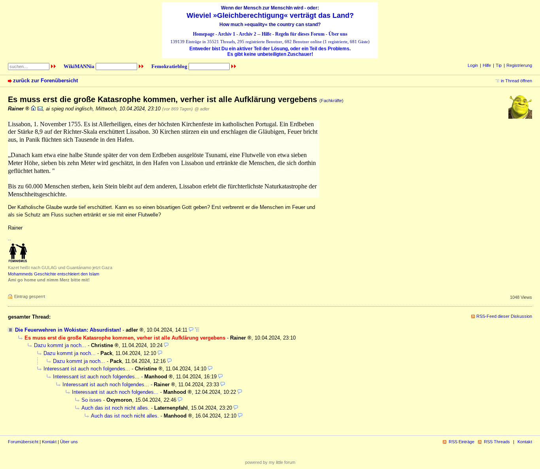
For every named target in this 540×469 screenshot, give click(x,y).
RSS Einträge (461, 441)
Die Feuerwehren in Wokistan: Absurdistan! (68, 330)
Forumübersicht (23, 441)
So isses (91, 400)
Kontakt (49, 441)
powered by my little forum (270, 462)
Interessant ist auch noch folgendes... (86, 369)
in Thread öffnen (516, 80)
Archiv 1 (226, 34)
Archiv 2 (247, 34)
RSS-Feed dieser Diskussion (504, 316)
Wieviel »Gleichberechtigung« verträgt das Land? (270, 15)
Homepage (203, 34)
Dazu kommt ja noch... (60, 345)
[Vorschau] (191, 330)
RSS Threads (497, 441)
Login (473, 65)
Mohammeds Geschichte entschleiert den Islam (53, 274)
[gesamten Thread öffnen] (197, 330)
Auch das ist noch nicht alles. (115, 408)
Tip (499, 65)
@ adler (202, 108)
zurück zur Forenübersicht (45, 81)
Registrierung (519, 65)
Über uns (338, 34)
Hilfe (266, 34)
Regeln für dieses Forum (300, 34)
